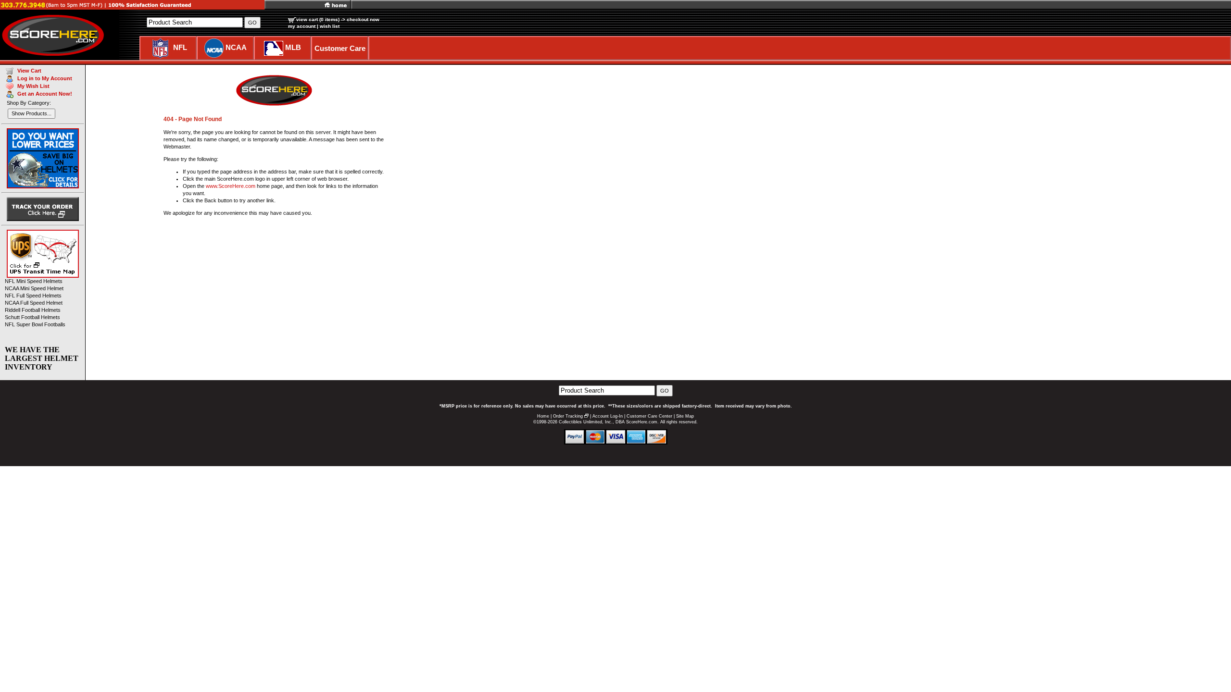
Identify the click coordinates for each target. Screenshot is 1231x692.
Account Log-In (607, 416)
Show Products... (31, 113)
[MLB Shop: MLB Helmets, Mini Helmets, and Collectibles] (273, 47)
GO (664, 391)
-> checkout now (360, 19)
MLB (293, 47)
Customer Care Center (649, 416)
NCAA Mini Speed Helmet (34, 288)
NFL (180, 47)
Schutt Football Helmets (32, 317)
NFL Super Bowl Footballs (35, 324)
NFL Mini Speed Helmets (34, 281)
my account (301, 26)
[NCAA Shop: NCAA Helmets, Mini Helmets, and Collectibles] (214, 47)
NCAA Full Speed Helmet (34, 303)
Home (543, 416)
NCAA (236, 47)
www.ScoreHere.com (230, 186)
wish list (329, 26)
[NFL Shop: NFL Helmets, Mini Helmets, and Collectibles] (160, 47)
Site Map (685, 416)
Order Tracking (568, 416)
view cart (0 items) (317, 19)
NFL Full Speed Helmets (33, 295)
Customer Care (339, 48)
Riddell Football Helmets (33, 310)
